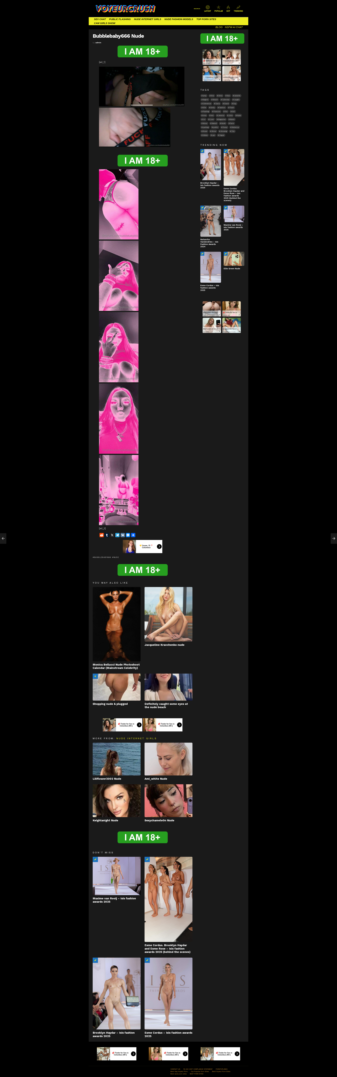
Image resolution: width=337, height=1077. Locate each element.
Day (234, 104)
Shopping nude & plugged (110, 703)
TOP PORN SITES (206, 19)
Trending (95, 859)
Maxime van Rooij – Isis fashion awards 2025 (233, 227)
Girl (233, 111)
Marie (232, 119)
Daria (218, 104)
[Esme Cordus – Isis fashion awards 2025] (168, 994)
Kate (239, 115)
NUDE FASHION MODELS (178, 19)
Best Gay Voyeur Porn (179, 1071)
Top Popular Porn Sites (200, 1071)
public (215, 127)
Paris (232, 123)
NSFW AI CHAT (234, 27)
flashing (206, 111)
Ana (212, 96)
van (213, 135)
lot (204, 119)
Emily (213, 107)
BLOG (219, 27)
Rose (205, 131)
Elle (204, 107)
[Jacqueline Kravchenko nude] (168, 614)
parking (206, 127)
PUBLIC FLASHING (120, 19)
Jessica (221, 115)
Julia (230, 115)
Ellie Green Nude (232, 268)
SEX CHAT (100, 19)
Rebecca (235, 127)
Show (214, 131)
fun (226, 111)
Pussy (225, 127)
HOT (228, 11)
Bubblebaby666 (102, 557)
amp (204, 96)
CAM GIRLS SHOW (104, 23)
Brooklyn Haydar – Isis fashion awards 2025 (209, 185)
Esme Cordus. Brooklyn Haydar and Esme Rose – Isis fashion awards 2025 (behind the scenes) (167, 948)
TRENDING (238, 11)
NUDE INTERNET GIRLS (147, 19)
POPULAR (218, 11)
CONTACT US (175, 1069)
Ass (228, 96)
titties (205, 135)
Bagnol (205, 100)
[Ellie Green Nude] (234, 259)
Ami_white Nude (156, 778)
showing (224, 131)
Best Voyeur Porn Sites (221, 1071)
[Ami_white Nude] (168, 759)
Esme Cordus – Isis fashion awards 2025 (209, 287)
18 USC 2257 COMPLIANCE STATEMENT (198, 1069)
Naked (214, 123)
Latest (207, 11)
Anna (220, 96)
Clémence (207, 104)
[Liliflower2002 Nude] (117, 759)
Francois (217, 111)
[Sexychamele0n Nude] (168, 800)
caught (236, 100)
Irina (204, 115)
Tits (233, 131)
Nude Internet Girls (136, 738)
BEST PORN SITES (196, 1074)
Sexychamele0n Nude (159, 820)
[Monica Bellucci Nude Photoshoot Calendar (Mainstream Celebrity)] (117, 624)
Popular (95, 676)
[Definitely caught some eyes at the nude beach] (168, 687)
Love (212, 119)
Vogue (221, 135)
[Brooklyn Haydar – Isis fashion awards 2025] (117, 994)
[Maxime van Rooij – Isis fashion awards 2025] (117, 876)
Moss (205, 123)
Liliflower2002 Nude (107, 778)
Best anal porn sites (178, 1074)
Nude (116, 557)
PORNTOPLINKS (221, 1069)
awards (237, 96)
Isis (212, 115)
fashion (222, 107)
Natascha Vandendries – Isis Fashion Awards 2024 (209, 243)
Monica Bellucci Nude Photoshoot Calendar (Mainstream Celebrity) (116, 666)
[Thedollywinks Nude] (3, 538)
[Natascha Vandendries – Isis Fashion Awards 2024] (210, 221)
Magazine (222, 119)
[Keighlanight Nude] (117, 800)
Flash (232, 107)
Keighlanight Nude (105, 820)
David (226, 104)
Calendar (225, 100)
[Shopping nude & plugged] (117, 687)
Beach (215, 100)
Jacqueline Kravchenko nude (164, 644)
